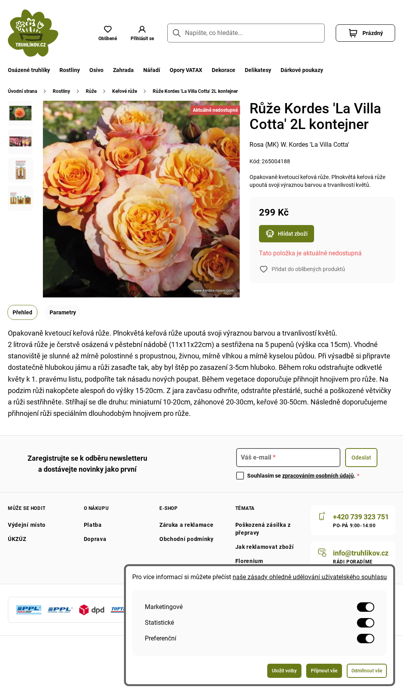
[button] (142, 33)
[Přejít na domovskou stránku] (33, 33)
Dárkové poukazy (302, 70)
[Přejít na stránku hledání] (177, 33)
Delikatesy (258, 70)
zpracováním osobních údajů (318, 476)
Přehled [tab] (22, 312)
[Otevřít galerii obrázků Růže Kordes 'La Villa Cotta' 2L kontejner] (20, 113)
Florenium (249, 561)
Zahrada (123, 70)
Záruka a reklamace (186, 525)
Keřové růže (124, 91)
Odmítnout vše (366, 671)
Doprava (95, 539)
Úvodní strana (22, 91)
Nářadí (151, 70)
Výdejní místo (27, 525)
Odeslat (361, 457)
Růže (91, 91)
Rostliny (69, 70)
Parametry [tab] (63, 312)
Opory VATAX (186, 70)
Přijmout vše (324, 671)
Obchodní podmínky (186, 539)
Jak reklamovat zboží (264, 547)
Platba (93, 525)
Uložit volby (284, 671)
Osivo (96, 70)
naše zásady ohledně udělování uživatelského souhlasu (310, 577)
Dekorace (223, 70)
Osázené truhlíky (29, 70)
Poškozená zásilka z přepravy (263, 529)
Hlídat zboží (293, 234)
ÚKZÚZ (17, 539)
